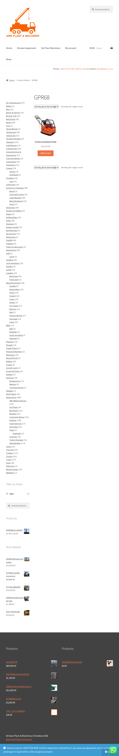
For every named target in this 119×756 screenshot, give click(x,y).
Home (9, 48)
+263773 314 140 (67, 69)
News (8, 59)
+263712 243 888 (82, 69)
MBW (11, 493)
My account (70, 48)
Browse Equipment (26, 48)
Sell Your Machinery (50, 48)
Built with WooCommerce (19, 739)
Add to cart (45, 153)
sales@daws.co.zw (104, 69)
